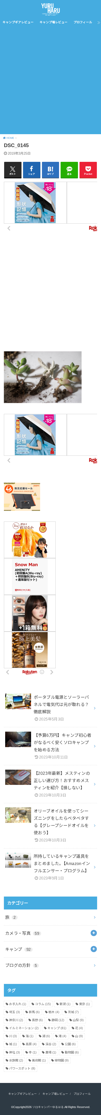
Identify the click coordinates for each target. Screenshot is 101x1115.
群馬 (34, 1012)
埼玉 (14, 1012)
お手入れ (17, 1004)
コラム (43, 1004)
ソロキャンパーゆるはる (48, 1107)
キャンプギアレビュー (18, 22)
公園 (70, 1044)
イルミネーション (24, 1028)
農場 (50, 1052)
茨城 (73, 1012)
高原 (31, 1044)
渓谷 (50, 1044)
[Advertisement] (50, 81)
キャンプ (18, 949)
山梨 (78, 1020)
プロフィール (83, 22)
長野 (37, 1020)
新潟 (65, 1004)
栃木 (53, 1012)
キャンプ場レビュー (54, 22)
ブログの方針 (21, 965)
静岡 (58, 1020)
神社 (14, 1052)
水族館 (16, 1060)
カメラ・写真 (22, 933)
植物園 (62, 1060)
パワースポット (22, 1068)
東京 (84, 1004)
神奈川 (16, 1020)
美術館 (39, 1060)
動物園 (72, 1052)
